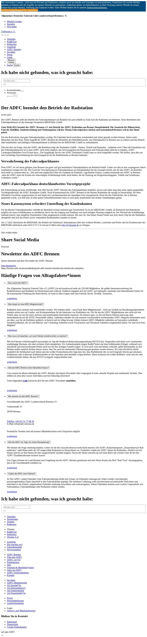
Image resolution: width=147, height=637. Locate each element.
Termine (10, 522)
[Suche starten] (4, 84)
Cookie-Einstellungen (17, 627)
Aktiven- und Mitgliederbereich (21, 611)
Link (25, 380)
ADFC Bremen (14, 49)
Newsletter (12, 26)
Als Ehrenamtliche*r (16, 588)
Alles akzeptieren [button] (30, 10)
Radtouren (11, 524)
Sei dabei (11, 52)
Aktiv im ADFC (14, 570)
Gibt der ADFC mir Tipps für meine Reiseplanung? (29, 442)
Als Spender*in (14, 585)
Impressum (12, 622)
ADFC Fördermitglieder (18, 573)
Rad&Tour (12, 41)
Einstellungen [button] (16, 10)
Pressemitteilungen (15, 600)
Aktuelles (11, 39)
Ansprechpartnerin (15, 603)
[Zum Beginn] (2, 635)
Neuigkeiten (12, 519)
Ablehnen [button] (5, 10)
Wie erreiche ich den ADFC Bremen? (23, 396)
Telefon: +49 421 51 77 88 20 (20, 421)
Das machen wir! (14, 544)
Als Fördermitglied (15, 590)
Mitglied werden (14, 21)
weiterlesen (12, 298)
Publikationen (13, 562)
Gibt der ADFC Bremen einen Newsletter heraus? (28, 368)
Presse (10, 54)
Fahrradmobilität (14, 547)
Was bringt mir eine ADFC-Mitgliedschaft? (25, 304)
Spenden (11, 24)
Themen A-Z (13, 537)
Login (9, 57)
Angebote (11, 47)
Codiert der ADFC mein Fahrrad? (21, 474)
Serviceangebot (14, 549)
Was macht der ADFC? (17, 283)
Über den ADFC (14, 557)
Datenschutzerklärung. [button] (97, 7)
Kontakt (10, 575)
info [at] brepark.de (70, 225)
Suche (10, 65)
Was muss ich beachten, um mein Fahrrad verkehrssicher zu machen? (37, 336)
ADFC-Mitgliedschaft (17, 583)
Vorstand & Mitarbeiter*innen (20, 567)
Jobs (9, 565)
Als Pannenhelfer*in (16, 593)
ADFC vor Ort (13, 560)
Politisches (12, 44)
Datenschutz (12, 624)
